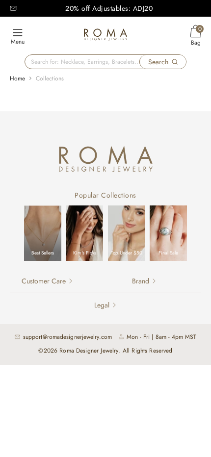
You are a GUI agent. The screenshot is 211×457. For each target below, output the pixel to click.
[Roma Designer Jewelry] (105, 36)
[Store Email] (13, 8)
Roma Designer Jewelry (88, 350)
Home (17, 78)
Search (158, 62)
